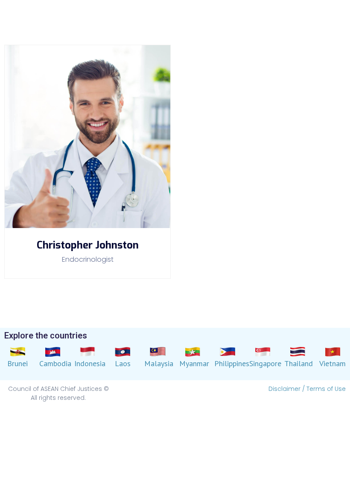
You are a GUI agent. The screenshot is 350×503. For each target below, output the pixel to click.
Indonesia (89, 363)
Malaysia (158, 363)
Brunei (17, 363)
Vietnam (332, 363)
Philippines (231, 363)
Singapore (265, 363)
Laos (123, 363)
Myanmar (194, 363)
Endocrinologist (88, 259)
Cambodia (55, 363)
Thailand (298, 363)
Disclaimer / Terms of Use (307, 388)
